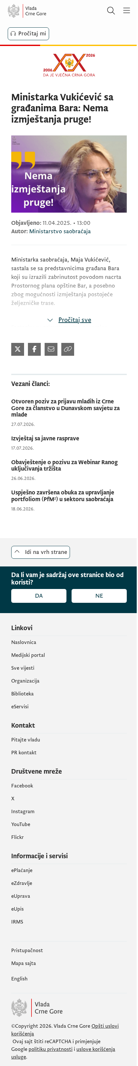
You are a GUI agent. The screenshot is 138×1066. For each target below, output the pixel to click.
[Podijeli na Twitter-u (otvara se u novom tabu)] (17, 349)
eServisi (20, 706)
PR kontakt (24, 752)
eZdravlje (21, 883)
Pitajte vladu (25, 740)
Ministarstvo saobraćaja (60, 231)
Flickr (17, 837)
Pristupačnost (27, 950)
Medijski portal (28, 655)
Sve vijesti (22, 668)
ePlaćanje (21, 870)
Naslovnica (23, 642)
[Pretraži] (111, 11)
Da (39, 596)
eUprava (20, 896)
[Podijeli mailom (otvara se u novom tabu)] (51, 349)
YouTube (20, 824)
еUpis (17, 909)
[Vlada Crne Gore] (46, 11)
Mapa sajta (23, 963)
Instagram (23, 811)
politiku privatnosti (51, 1049)
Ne (99, 596)
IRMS (17, 922)
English (19, 979)
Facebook (22, 786)
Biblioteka (22, 694)
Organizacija (25, 681)
